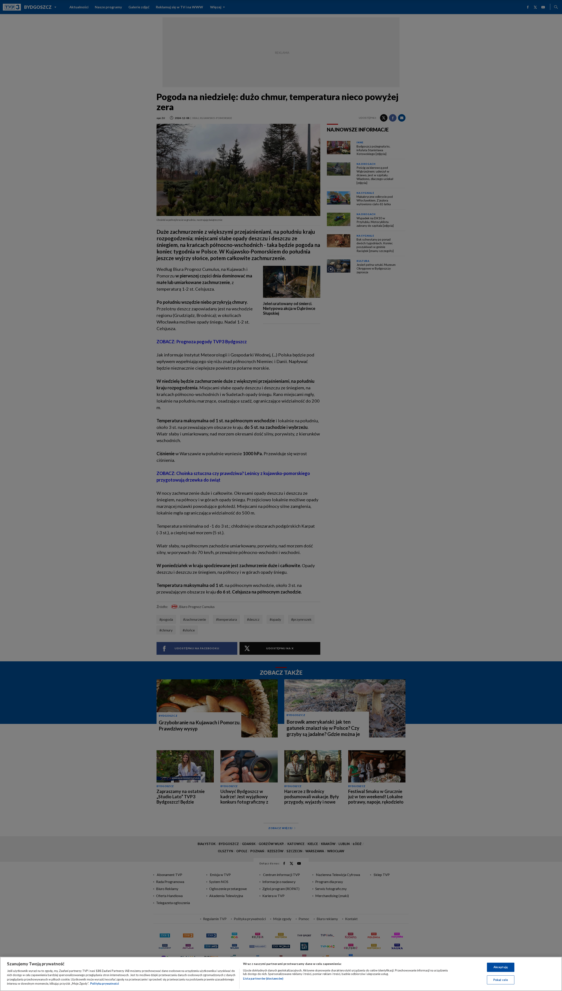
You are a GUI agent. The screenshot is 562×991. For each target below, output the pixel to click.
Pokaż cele (500, 979)
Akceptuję (501, 967)
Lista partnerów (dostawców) (263, 978)
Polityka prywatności (104, 983)
